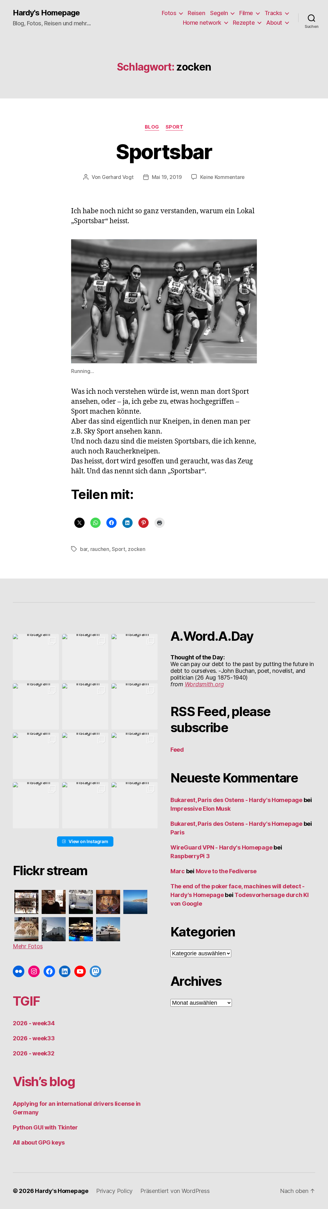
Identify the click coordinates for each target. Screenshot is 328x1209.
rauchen (99, 549)
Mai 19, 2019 (167, 177)
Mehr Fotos (28, 946)
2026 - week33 (34, 1038)
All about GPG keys (39, 1142)
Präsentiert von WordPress (174, 1191)
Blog (152, 127)
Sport (175, 127)
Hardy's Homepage (46, 13)
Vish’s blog (44, 1081)
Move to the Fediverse (226, 871)
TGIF (26, 1001)
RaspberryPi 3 (190, 856)
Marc (177, 871)
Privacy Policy (114, 1191)
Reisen (196, 13)
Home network (202, 22)
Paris (177, 832)
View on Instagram (88, 841)
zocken (136, 549)
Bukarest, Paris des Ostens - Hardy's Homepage (236, 800)
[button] (36, 657)
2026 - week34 (34, 1023)
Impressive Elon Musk (201, 808)
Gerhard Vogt (118, 177)
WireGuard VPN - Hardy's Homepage (221, 847)
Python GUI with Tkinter (45, 1127)
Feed (177, 749)
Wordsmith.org (204, 684)
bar (83, 549)
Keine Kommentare (222, 177)
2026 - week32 (33, 1053)
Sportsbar (164, 151)
